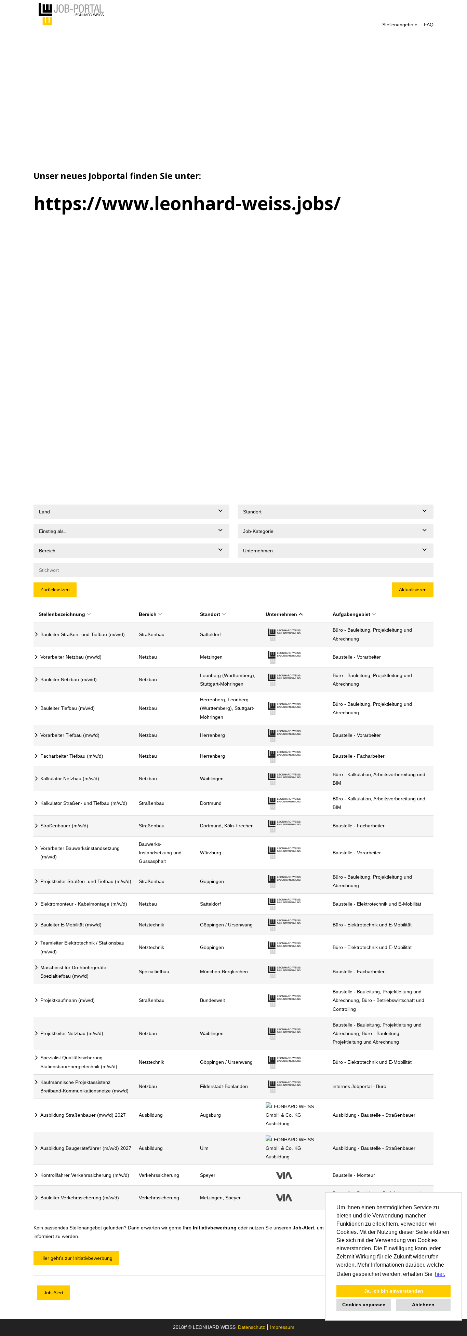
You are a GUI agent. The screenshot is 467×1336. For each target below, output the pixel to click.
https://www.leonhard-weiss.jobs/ (187, 203)
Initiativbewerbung (215, 1227)
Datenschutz (251, 1327)
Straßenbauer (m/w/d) (64, 825)
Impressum (282, 1327)
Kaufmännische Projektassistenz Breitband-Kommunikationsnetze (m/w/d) (84, 1086)
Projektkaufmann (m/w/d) (67, 1000)
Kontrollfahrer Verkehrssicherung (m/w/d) (84, 1175)
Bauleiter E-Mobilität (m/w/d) (71, 924)
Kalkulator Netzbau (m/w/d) (69, 778)
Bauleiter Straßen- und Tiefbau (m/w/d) (82, 634)
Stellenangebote (399, 24)
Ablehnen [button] (423, 1304)
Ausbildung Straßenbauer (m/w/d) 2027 (83, 1115)
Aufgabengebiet (351, 614)
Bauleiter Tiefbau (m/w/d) (67, 708)
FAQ (428, 24)
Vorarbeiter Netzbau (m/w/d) (71, 657)
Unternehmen (281, 614)
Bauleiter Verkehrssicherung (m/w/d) (79, 1197)
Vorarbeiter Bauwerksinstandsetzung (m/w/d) (80, 852)
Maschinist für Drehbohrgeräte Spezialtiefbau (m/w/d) (73, 972)
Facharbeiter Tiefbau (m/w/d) (71, 756)
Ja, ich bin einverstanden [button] (393, 1291)
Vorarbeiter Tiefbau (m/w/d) (69, 735)
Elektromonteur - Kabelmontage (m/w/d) (83, 904)
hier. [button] (440, 1274)
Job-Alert (303, 1227)
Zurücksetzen (55, 589)
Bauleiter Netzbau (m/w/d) (68, 679)
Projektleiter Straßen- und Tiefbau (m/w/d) (85, 881)
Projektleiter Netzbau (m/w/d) (71, 1033)
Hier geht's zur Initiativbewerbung (76, 1258)
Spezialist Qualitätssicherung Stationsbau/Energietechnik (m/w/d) (78, 1062)
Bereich (148, 614)
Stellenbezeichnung (62, 614)
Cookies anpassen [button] (364, 1304)
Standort (210, 614)
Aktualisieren (413, 589)
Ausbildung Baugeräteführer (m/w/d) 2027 (85, 1148)
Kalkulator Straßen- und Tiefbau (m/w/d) (83, 803)
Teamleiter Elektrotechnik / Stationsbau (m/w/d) (82, 947)
